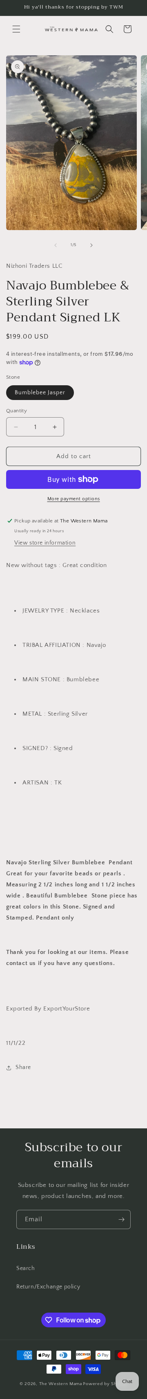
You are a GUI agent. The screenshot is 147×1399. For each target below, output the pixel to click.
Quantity (16, 411)
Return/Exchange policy (48, 1287)
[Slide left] (56, 245)
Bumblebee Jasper (40, 392)
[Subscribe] (121, 1219)
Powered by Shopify (105, 1383)
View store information (45, 543)
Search (25, 1268)
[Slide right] (91, 245)
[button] (16, 29)
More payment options (73, 499)
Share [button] (23, 1067)
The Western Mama (60, 1383)
